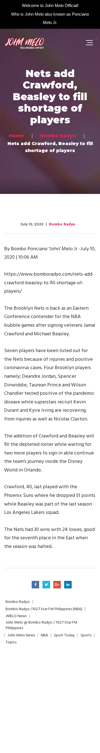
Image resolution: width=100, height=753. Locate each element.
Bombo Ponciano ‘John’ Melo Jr (44, 249)
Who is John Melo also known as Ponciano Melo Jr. (50, 18)
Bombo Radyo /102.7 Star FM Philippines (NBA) (44, 609)
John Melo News (21, 635)
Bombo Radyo (62, 224)
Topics (11, 642)
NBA (44, 635)
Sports (86, 635)
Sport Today (64, 635)
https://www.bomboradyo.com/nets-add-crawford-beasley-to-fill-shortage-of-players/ (49, 282)
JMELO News (16, 616)
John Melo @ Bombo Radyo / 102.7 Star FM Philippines (41, 625)
